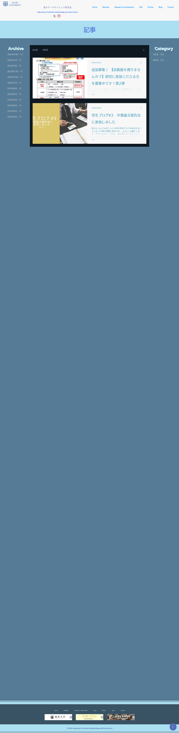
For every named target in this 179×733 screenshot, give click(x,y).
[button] (143, 50)
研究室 (45, 50)
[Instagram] (58, 16)
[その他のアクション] (141, 62)
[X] (54, 16)
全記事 (35, 50)
